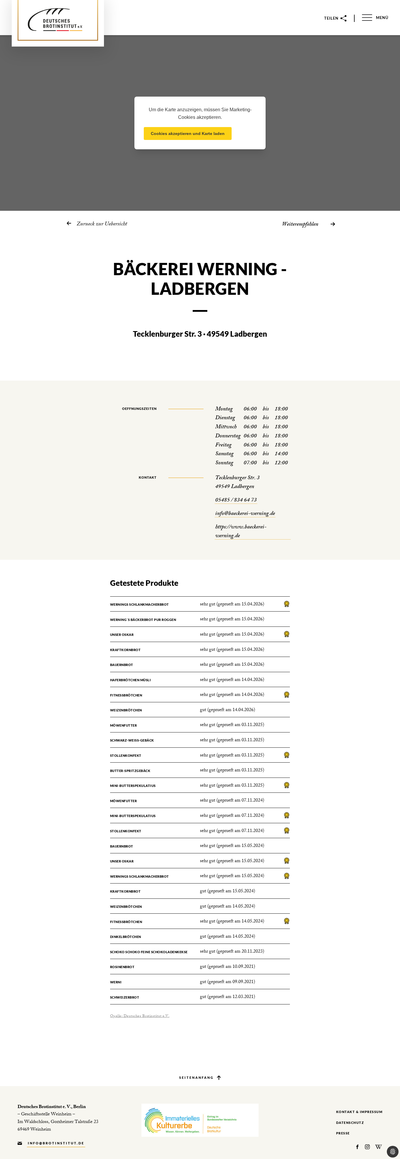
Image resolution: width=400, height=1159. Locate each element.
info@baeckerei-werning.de (245, 514)
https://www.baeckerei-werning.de (240, 532)
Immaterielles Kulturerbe (200, 1120)
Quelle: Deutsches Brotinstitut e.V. (140, 1016)
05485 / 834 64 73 (236, 500)
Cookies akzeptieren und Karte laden (188, 133)
